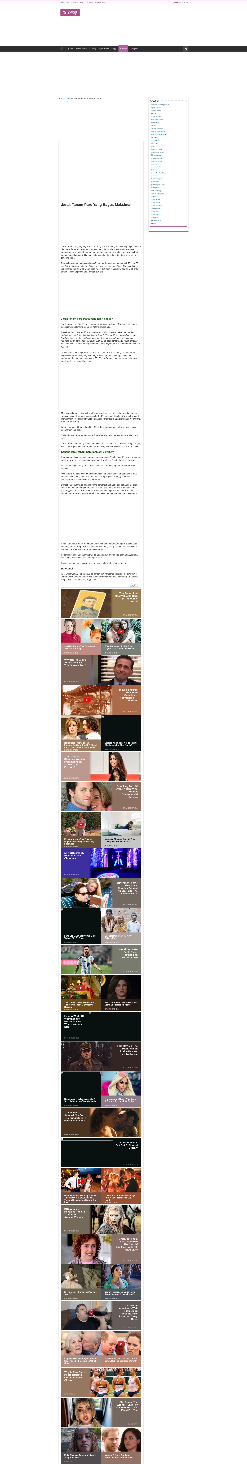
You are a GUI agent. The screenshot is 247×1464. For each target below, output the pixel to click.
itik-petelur (155, 143)
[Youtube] (187, 2)
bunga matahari (156, 116)
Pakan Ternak (81, 49)
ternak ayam (155, 199)
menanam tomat (156, 158)
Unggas (114, 49)
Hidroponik (134, 49)
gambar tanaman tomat (159, 134)
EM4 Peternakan (157, 119)
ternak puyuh (155, 214)
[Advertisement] (140, 25)
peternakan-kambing (158, 173)
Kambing (92, 49)
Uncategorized (156, 220)
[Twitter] (184, 2)
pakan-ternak (155, 167)
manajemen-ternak (157, 152)
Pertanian (123, 49)
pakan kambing (156, 161)
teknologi (154, 196)
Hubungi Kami (100, 2)
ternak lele (154, 211)
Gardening (154, 137)
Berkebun (69, 98)
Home (62, 48)
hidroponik (155, 140)
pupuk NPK (155, 182)
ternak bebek (155, 202)
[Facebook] (182, 2)
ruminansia (155, 188)
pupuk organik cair (157, 185)
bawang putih (156, 110)
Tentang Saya (64, 2)
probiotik (154, 176)
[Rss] (180, 2)
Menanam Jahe (156, 155)
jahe (152, 146)
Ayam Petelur (104, 49)
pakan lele (154, 164)
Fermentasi (155, 122)
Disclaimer (89, 2)
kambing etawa (156, 149)
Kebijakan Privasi (77, 2)
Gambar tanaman (157, 128)
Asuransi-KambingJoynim (160, 105)
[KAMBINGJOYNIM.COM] (70, 12)
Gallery (153, 125)
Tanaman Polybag (157, 194)
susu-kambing (156, 191)
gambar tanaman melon (159, 131)
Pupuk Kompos (156, 179)
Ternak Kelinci (156, 208)
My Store (70, 49)
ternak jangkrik (156, 205)
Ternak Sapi (155, 217)
